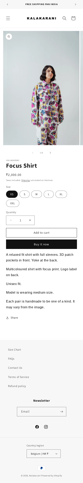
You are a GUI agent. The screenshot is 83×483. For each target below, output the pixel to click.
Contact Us (15, 367)
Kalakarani (35, 475)
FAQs (11, 358)
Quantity (11, 212)
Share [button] (14, 317)
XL (61, 194)
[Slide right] (50, 152)
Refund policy (17, 386)
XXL (12, 203)
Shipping (25, 180)
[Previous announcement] (7, 4)
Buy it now (41, 244)
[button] (8, 18)
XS (11, 194)
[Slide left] (32, 152)
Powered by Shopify (51, 475)
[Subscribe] (61, 411)
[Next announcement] (75, 4)
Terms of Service (18, 377)
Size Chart (14, 349)
